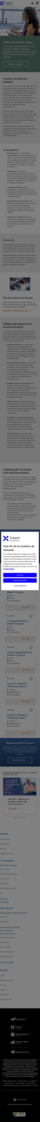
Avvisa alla (20, 575)
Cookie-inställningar (20, 585)
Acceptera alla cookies (20, 580)
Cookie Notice (8, 569)
